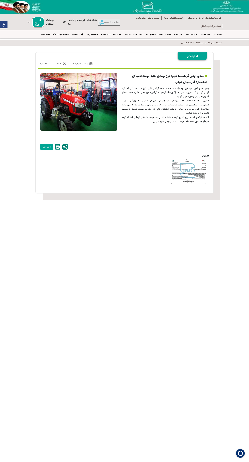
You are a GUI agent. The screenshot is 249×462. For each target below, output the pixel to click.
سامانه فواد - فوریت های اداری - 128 (82, 22)
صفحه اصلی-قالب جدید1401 (208, 43)
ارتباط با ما (117, 34)
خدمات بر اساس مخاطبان (211, 26)
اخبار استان (186, 43)
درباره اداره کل (105, 34)
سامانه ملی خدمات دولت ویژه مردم (158, 34)
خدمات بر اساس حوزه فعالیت (148, 18)
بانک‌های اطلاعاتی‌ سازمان (173, 18)
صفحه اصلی (217, 34)
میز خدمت (178, 34)
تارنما (141, 34)
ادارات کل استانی (191, 34)
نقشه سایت (45, 34)
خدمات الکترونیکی (130, 34)
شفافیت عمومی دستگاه (61, 34)
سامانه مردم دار (92, 34)
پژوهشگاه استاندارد (50, 22)
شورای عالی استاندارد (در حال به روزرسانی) (204, 18)
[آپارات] (64, 22)
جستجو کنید (29, 22)
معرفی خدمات (205, 34)
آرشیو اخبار (46, 147)
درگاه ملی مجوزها (78, 34)
